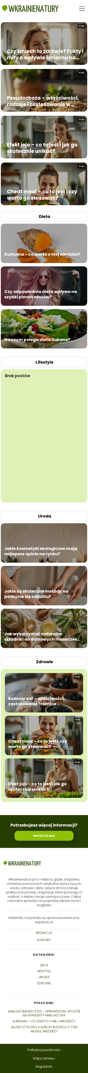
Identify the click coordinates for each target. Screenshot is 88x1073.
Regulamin (44, 1066)
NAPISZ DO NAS (44, 836)
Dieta (44, 216)
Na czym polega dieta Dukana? (37, 339)
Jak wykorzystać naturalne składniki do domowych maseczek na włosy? (40, 636)
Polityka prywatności (44, 1050)
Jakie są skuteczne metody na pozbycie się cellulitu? (36, 594)
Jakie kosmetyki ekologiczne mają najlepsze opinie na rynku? (40, 551)
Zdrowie (44, 661)
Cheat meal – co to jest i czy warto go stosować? (42, 194)
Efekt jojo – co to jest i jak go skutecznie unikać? (42, 147)
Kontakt (44, 940)
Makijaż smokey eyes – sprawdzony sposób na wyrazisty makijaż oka (44, 1013)
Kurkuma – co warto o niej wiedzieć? (42, 254)
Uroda (44, 516)
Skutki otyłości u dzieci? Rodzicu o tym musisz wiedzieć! (44, 1029)
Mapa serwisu (44, 1058)
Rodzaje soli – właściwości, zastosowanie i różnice (36, 701)
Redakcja (44, 933)
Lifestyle (44, 362)
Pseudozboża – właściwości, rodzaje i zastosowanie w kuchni (43, 101)
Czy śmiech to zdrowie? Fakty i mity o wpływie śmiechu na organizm (45, 54)
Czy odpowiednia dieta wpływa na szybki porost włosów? (40, 294)
